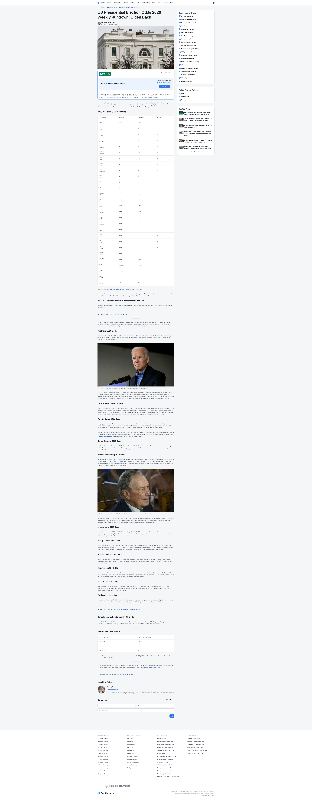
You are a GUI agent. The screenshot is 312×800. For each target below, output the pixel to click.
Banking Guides (132, 759)
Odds (137, 3)
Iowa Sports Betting (187, 36)
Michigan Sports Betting (188, 52)
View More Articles (196, 152)
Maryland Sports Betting (188, 45)
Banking (183, 100)
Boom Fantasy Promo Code (165, 741)
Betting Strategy (186, 97)
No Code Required (164, 82)
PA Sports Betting (103, 747)
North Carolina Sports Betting (190, 62)
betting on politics (155, 667)
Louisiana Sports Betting (188, 42)
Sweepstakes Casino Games (165, 768)
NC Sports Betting (103, 774)
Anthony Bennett (109, 22)
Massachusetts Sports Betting (190, 49)
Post (172, 716)
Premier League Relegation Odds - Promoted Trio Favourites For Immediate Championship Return (197, 133)
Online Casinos (156, 3)
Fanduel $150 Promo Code (195, 747)
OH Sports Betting (103, 771)
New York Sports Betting (188, 58)
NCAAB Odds (131, 753)
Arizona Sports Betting (188, 16)
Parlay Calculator (132, 768)
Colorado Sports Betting (188, 19)
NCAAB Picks (131, 744)
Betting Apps (118, 3)
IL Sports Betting (102, 753)
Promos (166, 3)
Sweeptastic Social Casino (165, 759)
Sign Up (172, 699)
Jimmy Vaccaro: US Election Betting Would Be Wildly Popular (122, 609)
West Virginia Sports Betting (189, 78)
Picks (132, 3)
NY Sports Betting (103, 739)
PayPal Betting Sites (133, 762)
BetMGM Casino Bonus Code (195, 741)
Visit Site (164, 86)
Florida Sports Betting (187, 26)
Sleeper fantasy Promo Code (165, 750)
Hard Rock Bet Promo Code (195, 753)
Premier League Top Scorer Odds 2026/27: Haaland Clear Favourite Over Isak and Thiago (197, 147)
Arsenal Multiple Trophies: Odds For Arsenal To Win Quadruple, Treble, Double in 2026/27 (198, 119)
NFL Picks (130, 739)
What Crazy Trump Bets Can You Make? (115, 315)
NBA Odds (130, 750)
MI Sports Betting (103, 750)
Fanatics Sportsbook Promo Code (197, 750)
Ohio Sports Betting (187, 65)
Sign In (167, 699)
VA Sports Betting (103, 762)
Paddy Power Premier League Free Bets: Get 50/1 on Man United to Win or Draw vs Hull (197, 113)
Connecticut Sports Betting (189, 23)
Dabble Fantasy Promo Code (165, 744)
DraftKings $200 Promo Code (195, 744)
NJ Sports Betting (103, 744)
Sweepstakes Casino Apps (165, 771)
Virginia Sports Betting (188, 75)
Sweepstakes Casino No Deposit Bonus (168, 777)
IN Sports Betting (102, 765)
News (172, 3)
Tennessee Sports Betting (188, 71)
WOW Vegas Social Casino (165, 765)
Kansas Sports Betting (187, 39)
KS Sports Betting (103, 741)
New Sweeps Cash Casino (165, 774)
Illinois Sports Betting (187, 29)
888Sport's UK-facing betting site (118, 289)
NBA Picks (130, 741)
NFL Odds (130, 747)
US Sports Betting (186, 81)
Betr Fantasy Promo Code (165, 747)
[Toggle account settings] (213, 3)
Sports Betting (146, 3)
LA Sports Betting (103, 768)
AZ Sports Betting (103, 756)
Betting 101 (184, 93)
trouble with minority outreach (107, 436)
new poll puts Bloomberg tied (114, 463)
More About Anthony (113, 689)
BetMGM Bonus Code (193, 739)
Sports (126, 3)
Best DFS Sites (161, 739)
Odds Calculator (132, 765)
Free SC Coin (161, 753)
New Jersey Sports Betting (189, 55)
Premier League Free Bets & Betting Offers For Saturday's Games (198, 126)
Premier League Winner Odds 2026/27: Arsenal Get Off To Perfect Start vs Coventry (198, 141)
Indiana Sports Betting (187, 32)
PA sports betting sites (126, 674)
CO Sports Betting (103, 759)
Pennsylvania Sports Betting (189, 68)
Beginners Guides (132, 756)
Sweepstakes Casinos (163, 762)
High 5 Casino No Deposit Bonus (166, 756)
